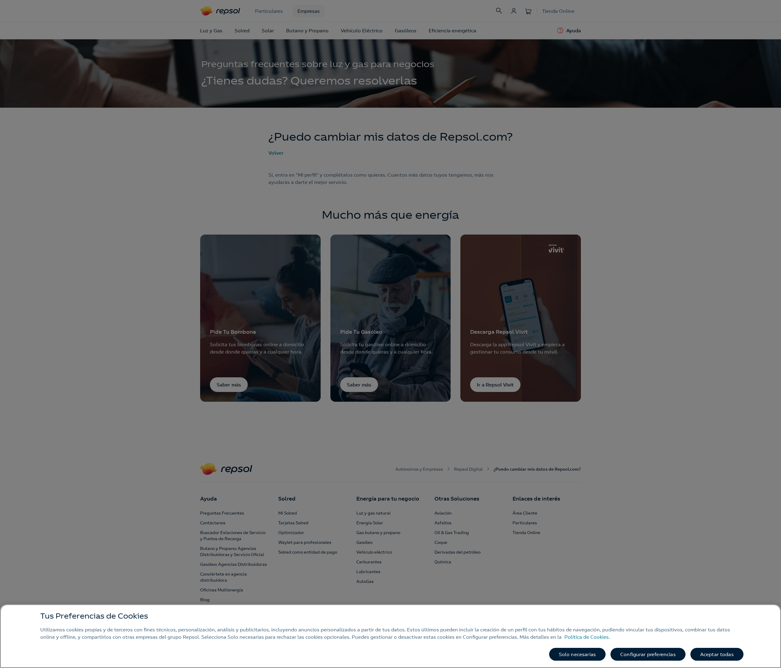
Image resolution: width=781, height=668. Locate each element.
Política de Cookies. (587, 637)
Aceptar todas (717, 654)
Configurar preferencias (648, 654)
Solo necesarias (577, 654)
